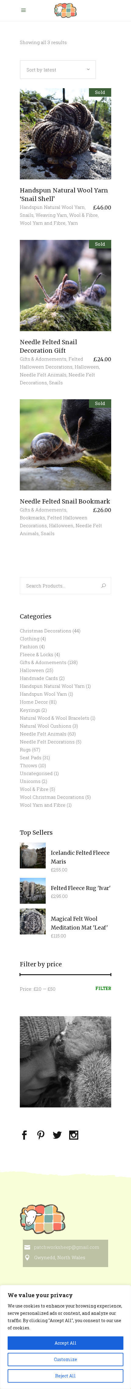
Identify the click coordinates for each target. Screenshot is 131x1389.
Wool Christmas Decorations (52, 797)
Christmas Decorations (45, 631)
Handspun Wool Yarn (43, 694)
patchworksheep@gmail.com (66, 1247)
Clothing (29, 639)
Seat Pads (30, 757)
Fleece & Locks (36, 654)
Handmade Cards (39, 678)
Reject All (65, 1376)
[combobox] (58, 69)
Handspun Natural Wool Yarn (52, 207)
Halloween (87, 367)
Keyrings (30, 710)
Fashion (29, 646)
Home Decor (34, 702)
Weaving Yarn (51, 215)
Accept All (65, 1343)
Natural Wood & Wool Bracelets (54, 718)
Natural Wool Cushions (45, 726)
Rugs (25, 749)
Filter (103, 988)
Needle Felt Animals (43, 375)
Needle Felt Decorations (47, 742)
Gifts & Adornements (43, 359)
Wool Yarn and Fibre (43, 223)
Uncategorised (36, 773)
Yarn (73, 223)
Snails (27, 215)
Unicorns (30, 781)
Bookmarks (32, 517)
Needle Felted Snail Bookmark (65, 501)
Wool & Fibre (83, 215)
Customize (65, 1359)
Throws (28, 765)
